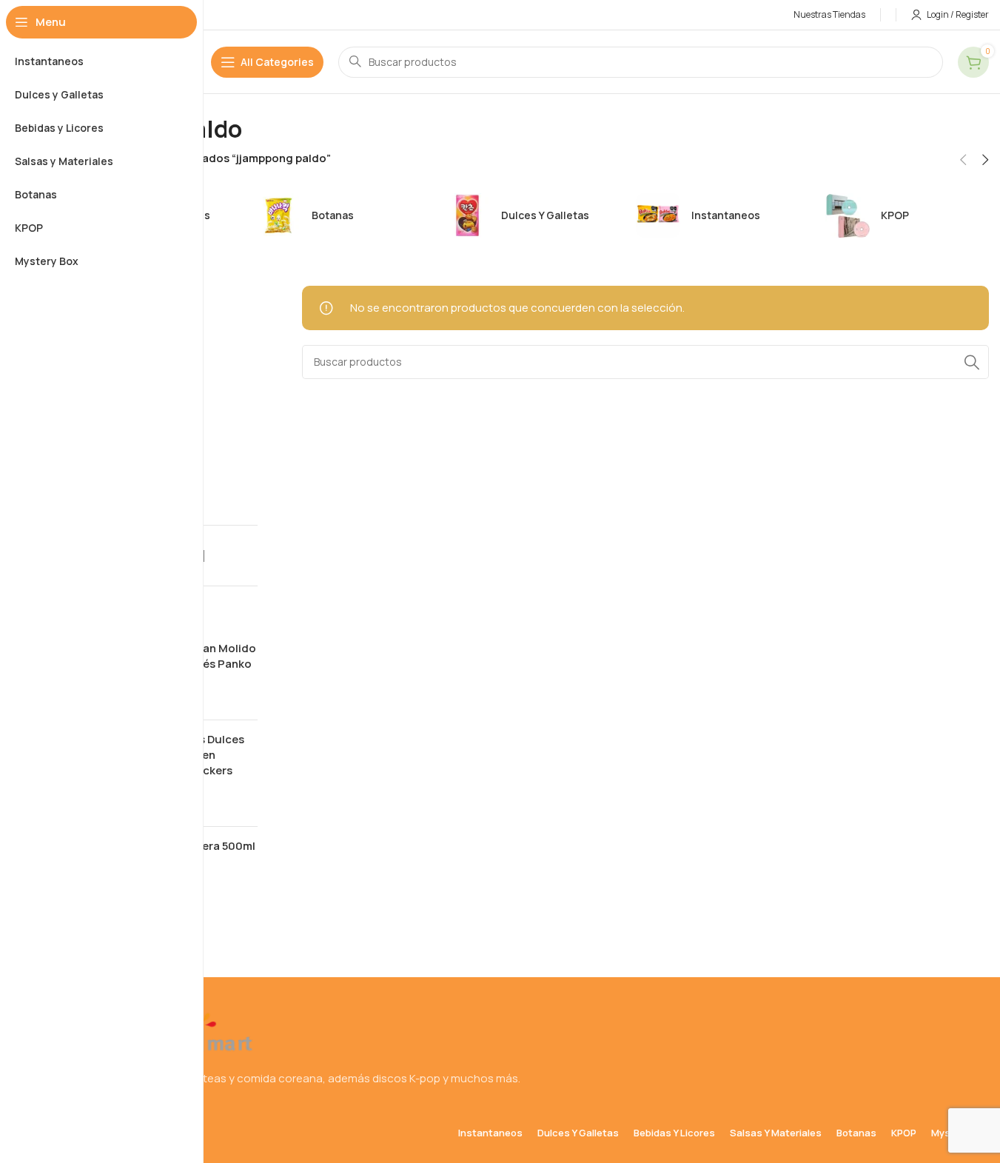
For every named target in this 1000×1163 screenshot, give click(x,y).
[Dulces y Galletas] (522, 215)
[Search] (972, 362)
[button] (963, 160)
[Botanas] (332, 215)
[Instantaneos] (712, 215)
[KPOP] (901, 215)
